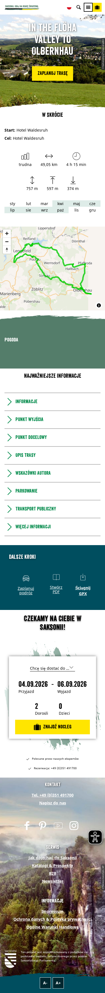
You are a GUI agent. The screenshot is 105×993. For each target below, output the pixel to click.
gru (92, 210)
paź (60, 210)
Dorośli (41, 795)
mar (44, 203)
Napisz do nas (52, 884)
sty (12, 203)
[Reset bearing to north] (7, 250)
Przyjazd (26, 773)
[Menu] (88, 7)
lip (12, 210)
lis (76, 210)
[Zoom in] (7, 233)
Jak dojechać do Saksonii (53, 939)
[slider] (52, 389)
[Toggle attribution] (98, 305)
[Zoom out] (7, 241)
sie (28, 210)
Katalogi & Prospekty (52, 946)
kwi (60, 203)
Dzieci (64, 795)
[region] (52, 268)
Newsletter (52, 962)
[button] (52, 73)
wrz (44, 210)
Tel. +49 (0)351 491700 (53, 876)
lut (28, 203)
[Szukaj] (78, 7)
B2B (52, 954)
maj (76, 203)
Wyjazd (64, 773)
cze (92, 203)
